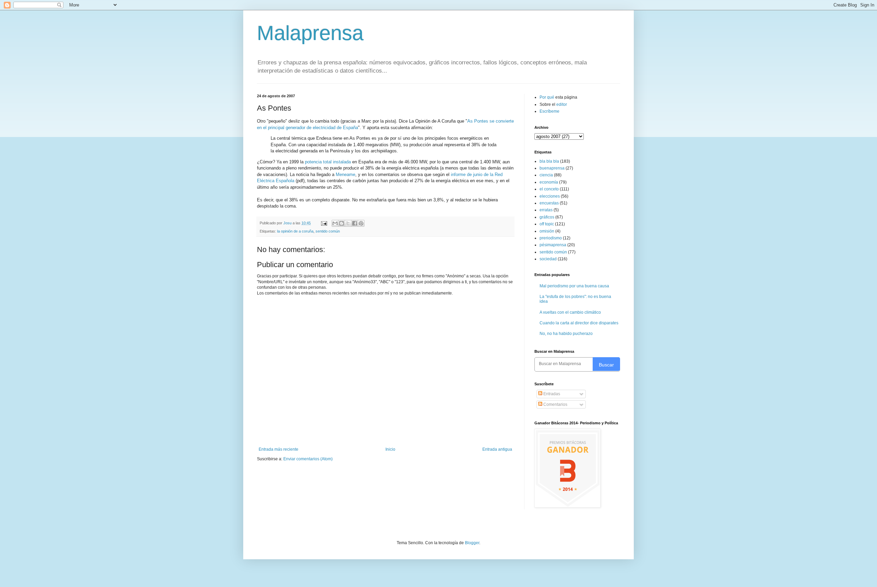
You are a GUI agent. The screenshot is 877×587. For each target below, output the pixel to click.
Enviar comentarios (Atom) (308, 459)
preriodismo (551, 238)
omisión (547, 231)
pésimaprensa (553, 244)
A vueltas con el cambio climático (570, 312)
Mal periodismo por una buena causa (574, 286)
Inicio (390, 449)
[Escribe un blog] (341, 223)
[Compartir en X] (348, 223)
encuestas (549, 203)
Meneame (345, 174)
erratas (546, 210)
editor (561, 104)
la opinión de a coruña (295, 231)
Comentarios (554, 404)
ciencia (546, 175)
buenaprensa (552, 168)
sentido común (328, 231)
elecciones (550, 196)
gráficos (547, 217)
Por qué (547, 97)
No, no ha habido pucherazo (566, 333)
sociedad (548, 259)
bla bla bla (549, 161)
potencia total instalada (328, 161)
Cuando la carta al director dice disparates (579, 323)
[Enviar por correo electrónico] (335, 223)
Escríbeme (549, 111)
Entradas (551, 393)
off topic (547, 224)
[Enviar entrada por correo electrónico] (323, 223)
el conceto (549, 189)
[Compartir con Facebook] (354, 223)
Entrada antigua (497, 449)
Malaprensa (310, 33)
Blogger (472, 542)
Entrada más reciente (278, 449)
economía (549, 182)
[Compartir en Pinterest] (361, 223)
